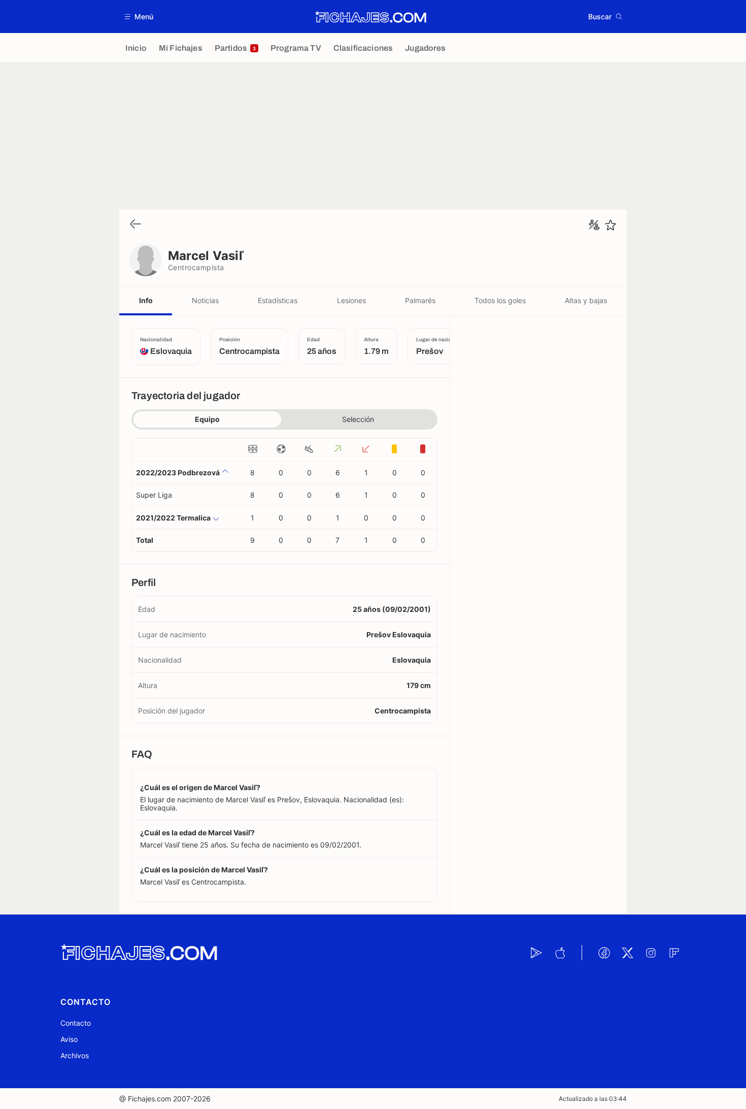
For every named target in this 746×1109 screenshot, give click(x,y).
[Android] (536, 952)
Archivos (74, 1055)
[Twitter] (627, 952)
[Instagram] (650, 952)
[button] (139, 16)
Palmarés (420, 300)
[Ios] (559, 952)
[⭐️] (610, 225)
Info (146, 300)
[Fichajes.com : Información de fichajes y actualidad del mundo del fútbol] (371, 17)
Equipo (207, 419)
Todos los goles (500, 300)
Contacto (75, 1023)
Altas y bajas (586, 300)
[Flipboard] (674, 952)
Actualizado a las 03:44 (593, 1098)
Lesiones (351, 300)
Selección (358, 419)
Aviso (69, 1039)
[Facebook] (604, 952)
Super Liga (154, 495)
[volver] (135, 225)
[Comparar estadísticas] (594, 225)
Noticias (205, 300)
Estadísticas (277, 300)
